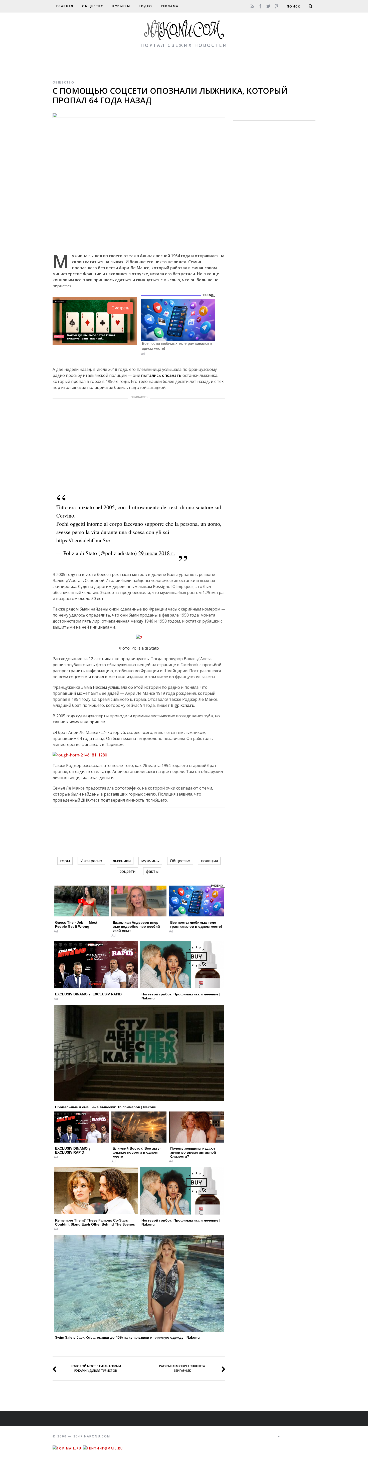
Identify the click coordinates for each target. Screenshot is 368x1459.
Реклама (170, 6)
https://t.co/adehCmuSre (83, 540)
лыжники (122, 861)
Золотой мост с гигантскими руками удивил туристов (96, 1368)
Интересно (91, 861)
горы (65, 861)
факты (152, 871)
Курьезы (121, 6)
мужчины (150, 861)
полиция (209, 861)
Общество (93, 6)
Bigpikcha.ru (182, 705)
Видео (145, 6)
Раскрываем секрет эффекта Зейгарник (182, 1368)
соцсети (127, 871)
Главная (65, 6)
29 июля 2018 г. (156, 553)
